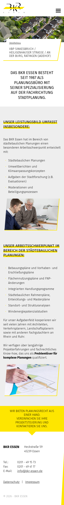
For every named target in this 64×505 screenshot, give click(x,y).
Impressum (32, 482)
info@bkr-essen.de (30, 471)
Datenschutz (11, 482)
